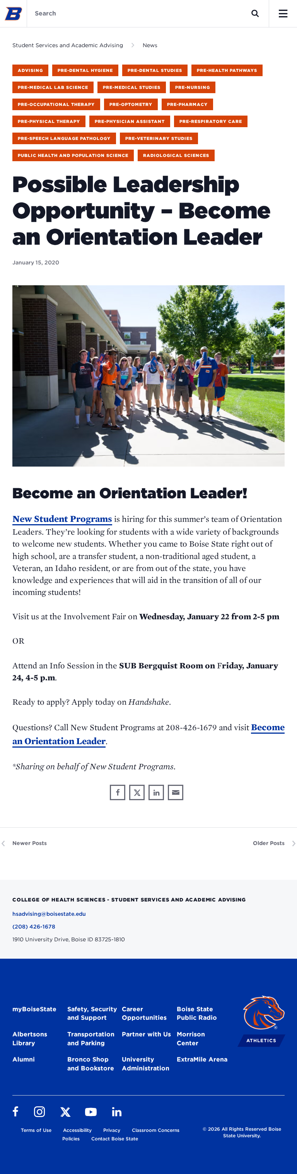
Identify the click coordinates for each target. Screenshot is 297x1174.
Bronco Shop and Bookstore (90, 1064)
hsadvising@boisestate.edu (49, 914)
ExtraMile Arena (202, 1059)
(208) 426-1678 (33, 927)
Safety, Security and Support (92, 1013)
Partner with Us (146, 1034)
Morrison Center (191, 1039)
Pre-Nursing (192, 87)
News (150, 45)
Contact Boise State (114, 1139)
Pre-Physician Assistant (130, 121)
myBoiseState (34, 1009)
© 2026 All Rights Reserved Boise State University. (242, 1132)
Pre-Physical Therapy (49, 121)
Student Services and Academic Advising (67, 45)
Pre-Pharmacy (187, 104)
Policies (71, 1139)
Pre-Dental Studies (155, 70)
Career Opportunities (144, 1013)
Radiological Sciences (176, 155)
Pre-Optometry (130, 104)
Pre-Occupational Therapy (56, 104)
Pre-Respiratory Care (210, 121)
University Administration (145, 1064)
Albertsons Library (29, 1039)
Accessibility (77, 1130)
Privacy (111, 1130)
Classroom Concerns (155, 1130)
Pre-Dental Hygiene (85, 70)
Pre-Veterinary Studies (159, 138)
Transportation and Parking (90, 1039)
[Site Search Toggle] (255, 13)
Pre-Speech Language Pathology (64, 138)
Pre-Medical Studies (131, 87)
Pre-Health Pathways (227, 70)
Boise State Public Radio (197, 1013)
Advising (30, 70)
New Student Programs (62, 518)
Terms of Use (36, 1130)
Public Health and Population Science (73, 155)
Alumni (23, 1059)
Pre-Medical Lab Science (53, 87)
